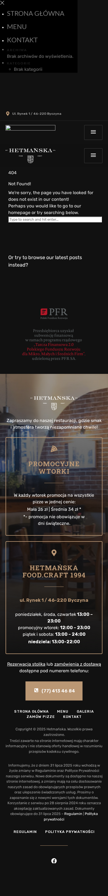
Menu (17, 26)
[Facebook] (54, 861)
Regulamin (73, 814)
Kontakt (22, 40)
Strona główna (35, 13)
